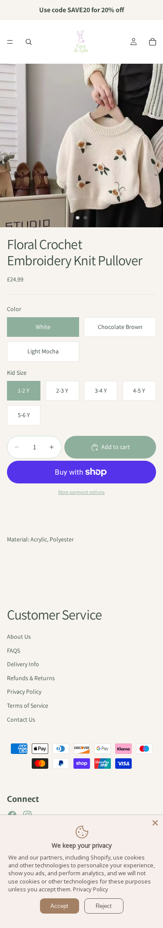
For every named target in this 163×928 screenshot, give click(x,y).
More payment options (81, 492)
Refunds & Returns (31, 678)
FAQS (13, 650)
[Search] (28, 41)
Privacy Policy (24, 691)
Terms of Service (27, 705)
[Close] (155, 822)
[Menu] (10, 42)
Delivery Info (23, 664)
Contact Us (21, 719)
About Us (19, 636)
